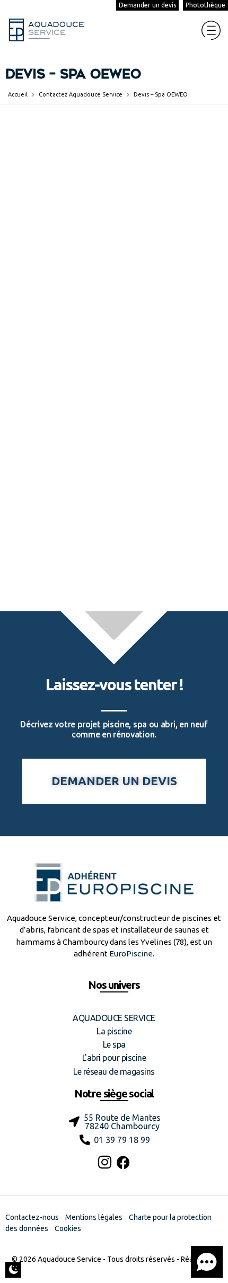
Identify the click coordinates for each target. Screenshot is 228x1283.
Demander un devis (147, 5)
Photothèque (205, 5)
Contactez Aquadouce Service (80, 94)
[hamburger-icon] (211, 30)
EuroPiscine (131, 953)
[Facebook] (123, 1162)
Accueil (18, 94)
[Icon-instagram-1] (104, 1162)
